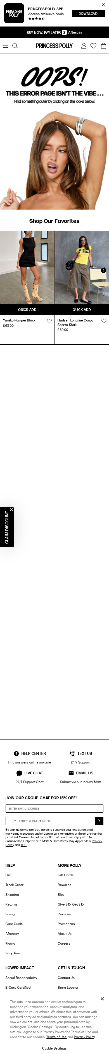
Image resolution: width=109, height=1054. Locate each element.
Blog (61, 894)
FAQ (8, 875)
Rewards (65, 885)
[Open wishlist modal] (49, 321)
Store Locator (68, 987)
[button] (103, 45)
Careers (64, 943)
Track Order (15, 885)
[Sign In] (83, 45)
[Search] (15, 45)
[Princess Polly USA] (54, 45)
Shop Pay (13, 953)
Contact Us (66, 978)
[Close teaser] (11, 509)
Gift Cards (66, 875)
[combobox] (12, 821)
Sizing (10, 914)
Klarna (10, 943)
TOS (24, 845)
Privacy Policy (84, 1037)
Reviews (64, 914)
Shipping (12, 894)
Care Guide (14, 924)
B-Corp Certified (18, 987)
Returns (12, 904)
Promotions (66, 924)
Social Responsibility (21, 978)
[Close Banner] (103, 4)
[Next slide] (103, 270)
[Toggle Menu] (5, 45)
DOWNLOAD (92, 14)
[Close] (102, 999)
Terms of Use (56, 1037)
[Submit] (99, 821)
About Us (65, 933)
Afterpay (12, 933)
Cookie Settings (54, 1048)
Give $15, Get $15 (71, 904)
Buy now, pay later (44, 32)
